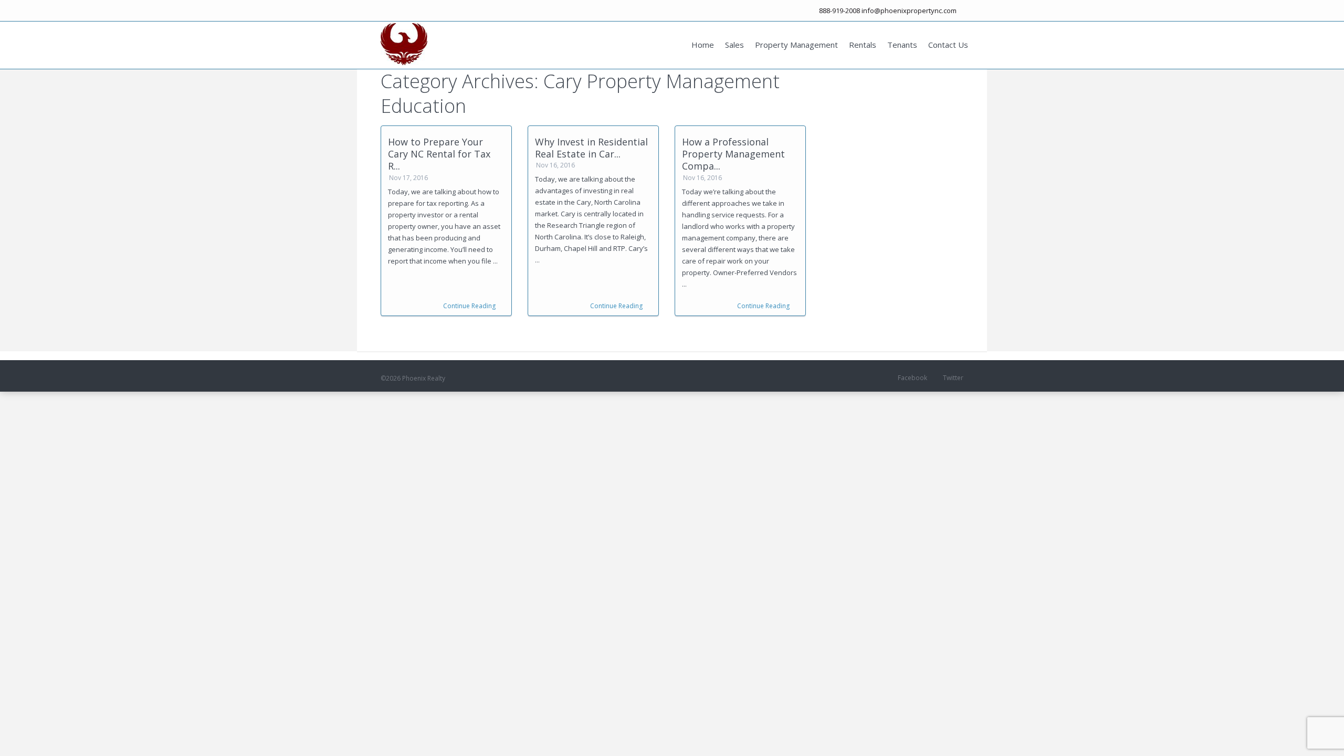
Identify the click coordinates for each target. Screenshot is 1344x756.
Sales (734, 44)
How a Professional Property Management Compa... (733, 154)
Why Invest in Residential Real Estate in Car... (591, 147)
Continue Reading (469, 306)
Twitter (953, 377)
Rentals (862, 44)
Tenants (902, 44)
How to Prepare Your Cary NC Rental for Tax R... (439, 154)
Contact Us (948, 44)
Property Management (796, 44)
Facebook (912, 377)
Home (702, 44)
